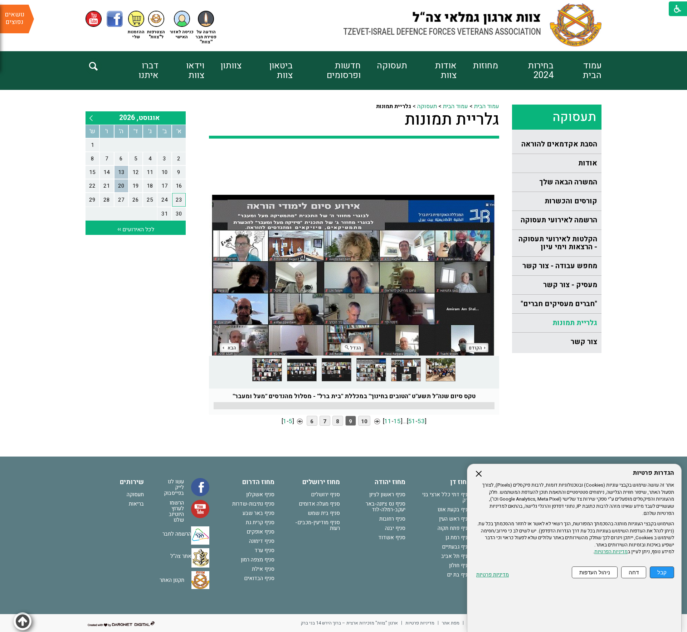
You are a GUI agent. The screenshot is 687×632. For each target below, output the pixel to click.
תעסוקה (392, 65)
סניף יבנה (395, 528)
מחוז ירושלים (321, 482)
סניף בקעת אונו (454, 509)
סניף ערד (264, 550)
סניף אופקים (260, 532)
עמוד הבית (592, 70)
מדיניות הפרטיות (611, 551)
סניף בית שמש (324, 513)
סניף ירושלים (325, 494)
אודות (587, 163)
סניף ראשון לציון (387, 494)
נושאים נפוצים (14, 18)
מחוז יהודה (390, 482)
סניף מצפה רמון (257, 560)
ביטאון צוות (281, 70)
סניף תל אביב (456, 556)
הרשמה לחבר (176, 534)
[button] (181, 25)
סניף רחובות (392, 519)
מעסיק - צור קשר (570, 285)
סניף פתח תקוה (454, 528)
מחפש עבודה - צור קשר (559, 266)
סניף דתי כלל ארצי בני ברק (446, 497)
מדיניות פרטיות (492, 574)
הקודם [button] (475, 347)
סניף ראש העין (455, 519)
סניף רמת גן (458, 537)
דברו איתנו (148, 70)
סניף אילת (263, 569)
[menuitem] (577, 70)
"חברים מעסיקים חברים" (559, 304)
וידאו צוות (195, 70)
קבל (662, 572)
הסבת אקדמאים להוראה (559, 144)
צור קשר (584, 342)
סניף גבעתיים (456, 547)
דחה (634, 572)
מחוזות (485, 65)
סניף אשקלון (260, 494)
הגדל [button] (355, 347)
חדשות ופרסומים (343, 70)
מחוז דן (460, 482)
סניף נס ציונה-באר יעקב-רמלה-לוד (385, 506)
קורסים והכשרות (571, 201)
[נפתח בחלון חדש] (94, 19)
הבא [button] (232, 347)
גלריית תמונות (574, 323)
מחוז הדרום (258, 482)
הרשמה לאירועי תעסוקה (559, 220)
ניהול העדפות (594, 572)
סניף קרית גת (260, 522)
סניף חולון (460, 565)
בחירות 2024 (541, 70)
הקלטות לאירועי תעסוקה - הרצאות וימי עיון (557, 243)
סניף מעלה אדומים (319, 504)
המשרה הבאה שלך (568, 182)
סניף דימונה (261, 541)
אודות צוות (446, 70)
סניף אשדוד (391, 537)
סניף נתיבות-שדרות (253, 504)
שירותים (132, 482)
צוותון (231, 65)
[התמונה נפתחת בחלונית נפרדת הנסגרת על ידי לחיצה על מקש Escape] (354, 252)
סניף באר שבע (258, 513)
